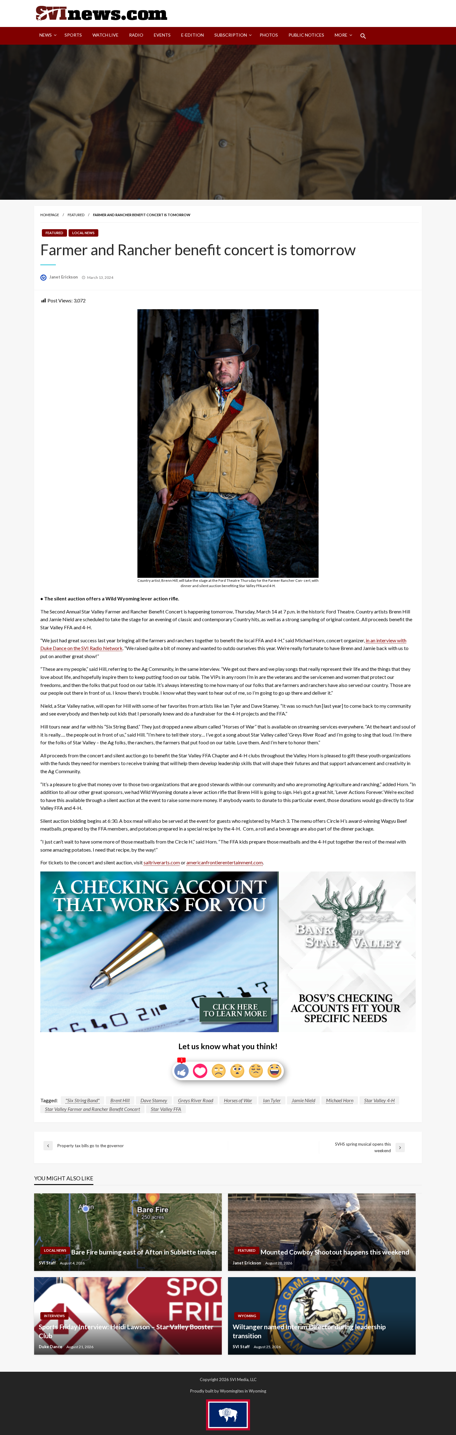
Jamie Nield (303, 1100)
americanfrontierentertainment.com (224, 862)
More (341, 35)
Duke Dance (51, 1346)
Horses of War (238, 1100)
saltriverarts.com (162, 862)
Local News (83, 233)
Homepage (49, 215)
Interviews (54, 1316)
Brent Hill (120, 1100)
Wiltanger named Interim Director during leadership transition (309, 1331)
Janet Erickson (64, 276)
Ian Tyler (272, 1100)
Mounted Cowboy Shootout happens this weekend (334, 1252)
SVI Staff (48, 1262)
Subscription (230, 35)
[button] (363, 36)
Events (162, 35)
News (45, 35)
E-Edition (192, 35)
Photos (269, 35)
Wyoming (247, 1316)
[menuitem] (46, 36)
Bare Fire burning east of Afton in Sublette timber (144, 1252)
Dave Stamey (154, 1100)
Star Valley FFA (166, 1109)
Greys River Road (195, 1100)
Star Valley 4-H (379, 1100)
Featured (76, 215)
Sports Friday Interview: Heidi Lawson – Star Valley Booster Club (126, 1331)
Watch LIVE (105, 35)
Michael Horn (339, 1100)
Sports (73, 35)
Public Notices (306, 35)
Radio (136, 35)
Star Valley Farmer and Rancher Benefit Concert (92, 1109)
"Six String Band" (82, 1100)
